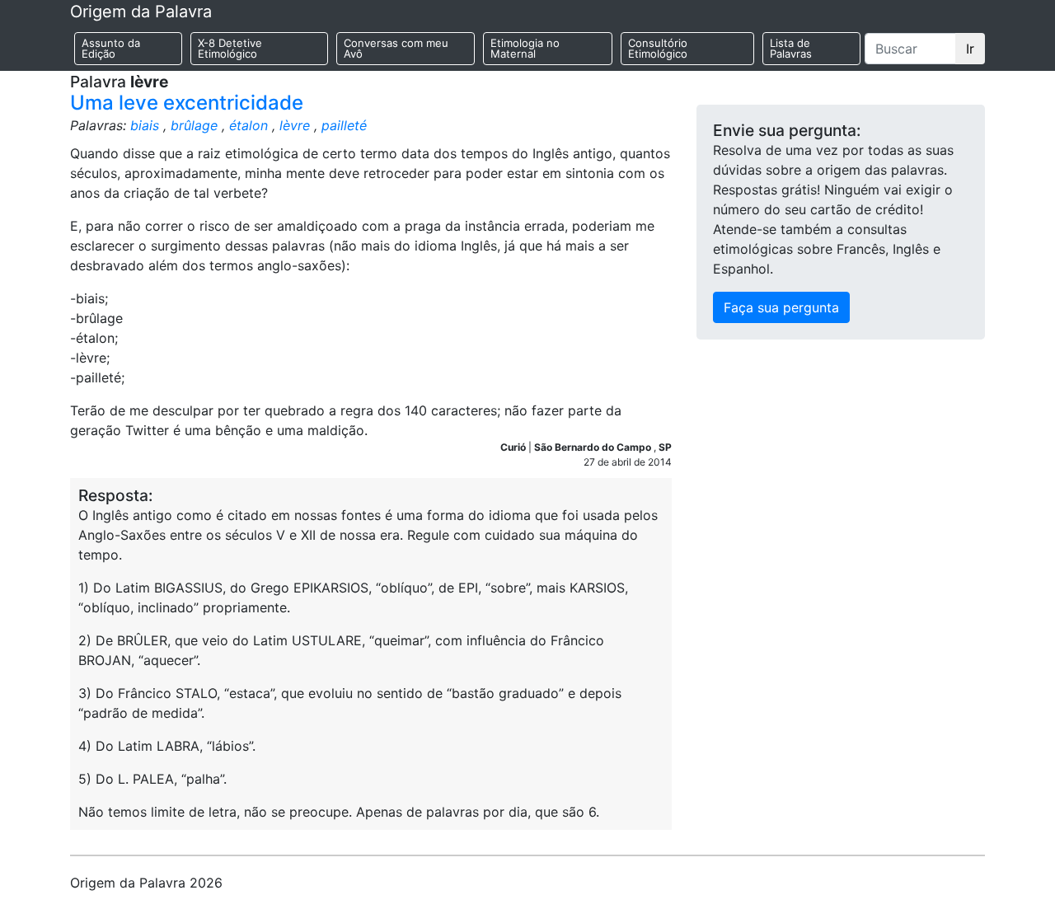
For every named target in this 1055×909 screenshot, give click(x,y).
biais (144, 125)
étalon (248, 125)
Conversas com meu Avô (396, 48)
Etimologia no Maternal (525, 48)
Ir (970, 48)
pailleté (344, 125)
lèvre (294, 125)
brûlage (194, 125)
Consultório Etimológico (657, 48)
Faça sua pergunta (781, 307)
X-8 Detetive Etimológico (230, 48)
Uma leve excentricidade (186, 103)
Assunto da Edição (111, 48)
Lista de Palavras (791, 48)
